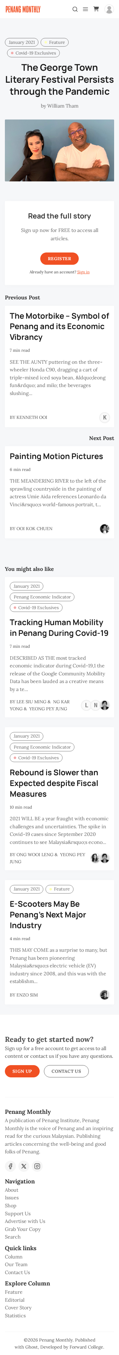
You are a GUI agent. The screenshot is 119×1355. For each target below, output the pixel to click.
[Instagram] (37, 1166)
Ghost (31, 1347)
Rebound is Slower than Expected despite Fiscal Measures (54, 783)
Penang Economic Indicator (42, 597)
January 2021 (22, 42)
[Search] (75, 9)
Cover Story (18, 1307)
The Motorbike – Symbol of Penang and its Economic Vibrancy (59, 326)
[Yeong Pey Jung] (104, 705)
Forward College (86, 1347)
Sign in (83, 272)
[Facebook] (10, 1166)
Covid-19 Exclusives (36, 53)
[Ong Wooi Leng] (95, 858)
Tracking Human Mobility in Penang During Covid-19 (59, 627)
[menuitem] (59, 1190)
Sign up (22, 1071)
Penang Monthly (56, 1340)
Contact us (66, 1071)
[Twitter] (23, 1166)
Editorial (14, 1300)
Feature (57, 42)
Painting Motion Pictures (56, 456)
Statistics (15, 1315)
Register (59, 258)
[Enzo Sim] (104, 995)
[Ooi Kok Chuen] (104, 528)
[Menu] (85, 9)
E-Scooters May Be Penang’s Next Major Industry (48, 914)
